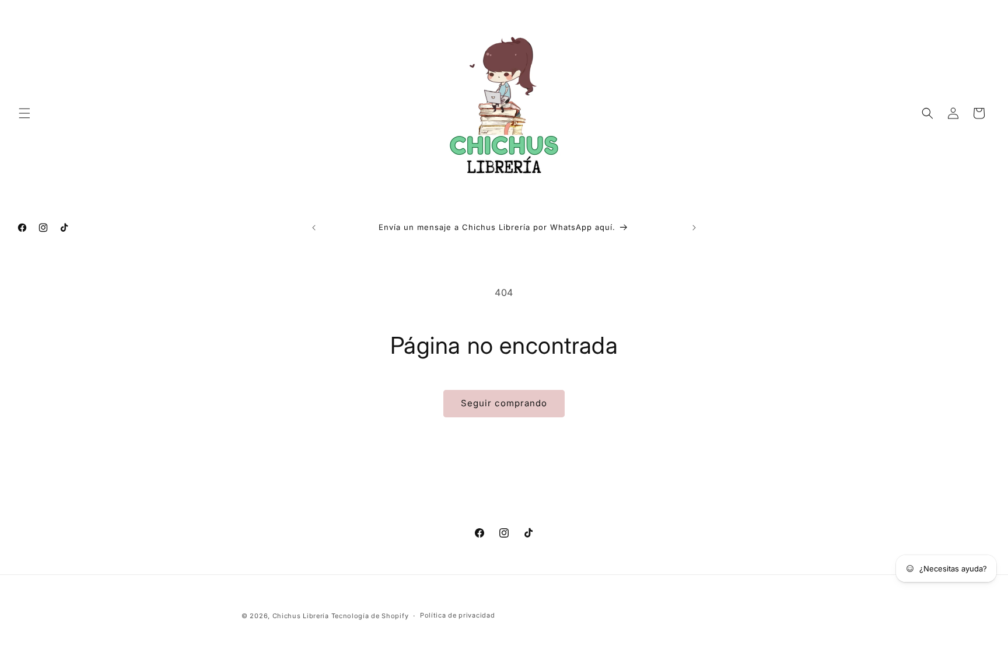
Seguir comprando (504, 403)
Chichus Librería (300, 616)
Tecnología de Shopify (370, 616)
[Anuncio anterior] (314, 228)
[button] (24, 113)
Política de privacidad (457, 615)
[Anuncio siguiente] (694, 228)
